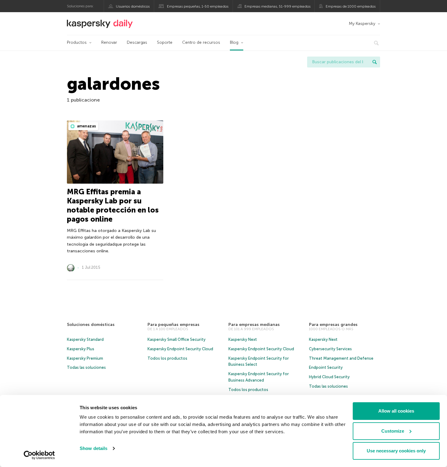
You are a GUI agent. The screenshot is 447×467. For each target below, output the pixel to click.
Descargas (137, 42)
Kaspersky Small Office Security (176, 339)
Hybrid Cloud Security (329, 377)
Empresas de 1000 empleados (351, 6)
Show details (93, 448)
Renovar (109, 42)
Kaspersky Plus (80, 349)
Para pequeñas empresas (173, 324)
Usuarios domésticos (133, 6)
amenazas (86, 126)
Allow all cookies (396, 410)
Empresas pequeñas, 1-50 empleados (197, 6)
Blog (234, 42)
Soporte (164, 42)
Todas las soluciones (86, 367)
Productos (77, 42)
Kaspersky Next (242, 339)
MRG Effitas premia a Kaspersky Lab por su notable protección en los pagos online (113, 205)
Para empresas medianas (254, 324)
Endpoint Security (326, 367)
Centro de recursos (201, 42)
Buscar (374, 62)
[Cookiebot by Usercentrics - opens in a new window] (39, 455)
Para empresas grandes (333, 324)
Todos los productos (167, 358)
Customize (392, 431)
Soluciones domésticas (91, 324)
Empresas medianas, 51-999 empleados (277, 6)
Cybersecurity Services (330, 349)
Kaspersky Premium (85, 358)
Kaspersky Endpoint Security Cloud (180, 349)
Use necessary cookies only (396, 450)
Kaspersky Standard (85, 339)
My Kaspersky (362, 23)
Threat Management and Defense (341, 358)
